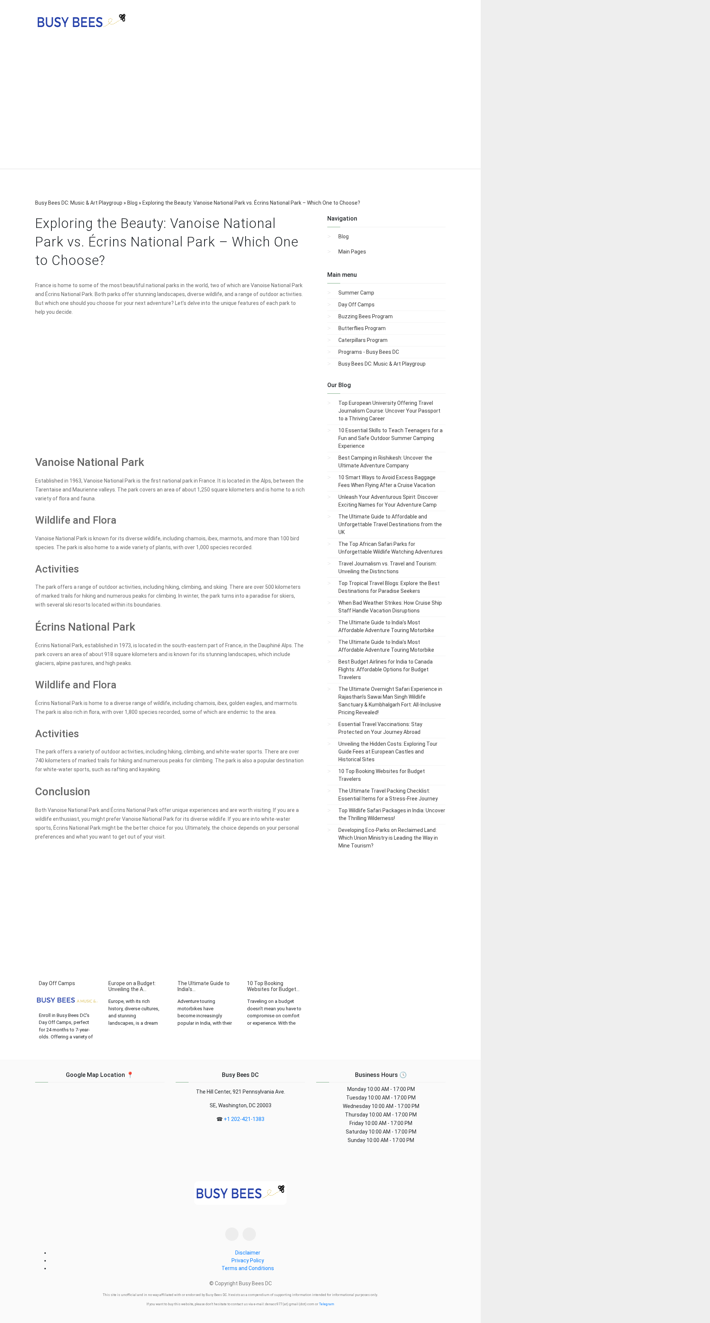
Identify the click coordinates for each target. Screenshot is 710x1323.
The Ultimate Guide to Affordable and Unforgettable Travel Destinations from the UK (390, 524)
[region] (240, 107)
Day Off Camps (356, 305)
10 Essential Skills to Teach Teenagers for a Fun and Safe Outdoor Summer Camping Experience (390, 438)
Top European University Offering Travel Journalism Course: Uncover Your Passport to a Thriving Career (389, 411)
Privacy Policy (247, 1260)
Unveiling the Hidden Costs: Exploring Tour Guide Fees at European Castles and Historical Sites (387, 751)
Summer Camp (356, 293)
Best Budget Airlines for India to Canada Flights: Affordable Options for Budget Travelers (385, 669)
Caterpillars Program (363, 340)
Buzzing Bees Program (365, 316)
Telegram (326, 1304)
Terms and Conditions (248, 1268)
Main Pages (352, 252)
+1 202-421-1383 (244, 1119)
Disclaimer (247, 1253)
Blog (343, 236)
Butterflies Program (362, 328)
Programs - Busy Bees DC (368, 352)
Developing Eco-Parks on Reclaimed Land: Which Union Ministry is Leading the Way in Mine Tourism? (388, 838)
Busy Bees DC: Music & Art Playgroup (382, 364)
